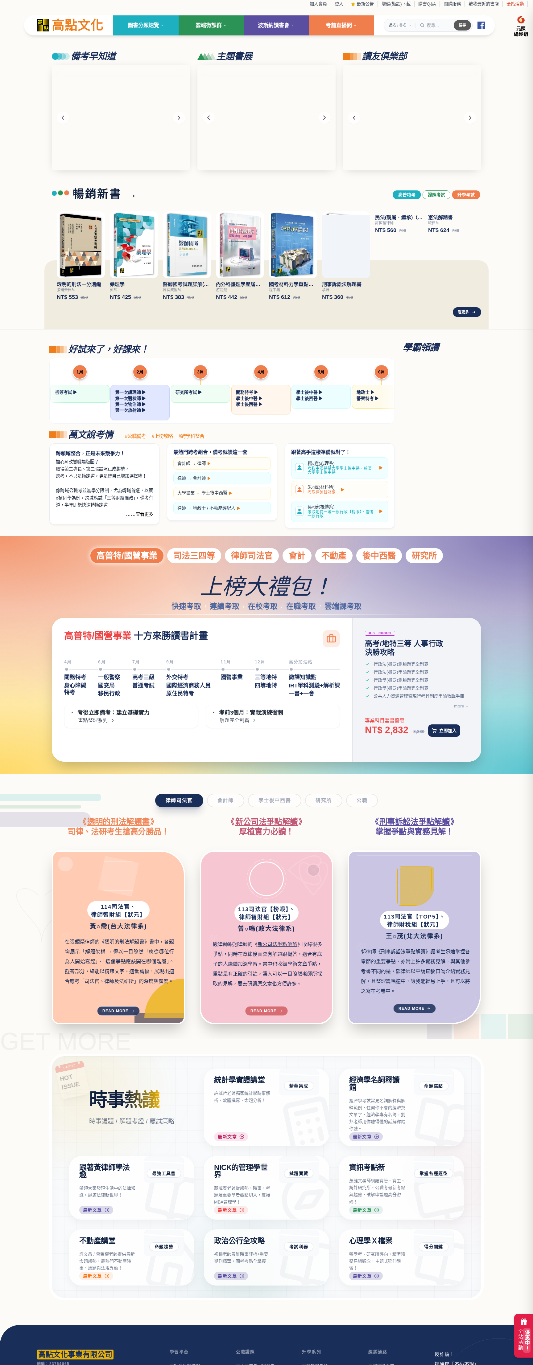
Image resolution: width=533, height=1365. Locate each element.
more (459, 706)
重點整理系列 (93, 720)
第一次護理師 (128, 392)
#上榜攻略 (162, 436)
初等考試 (64, 392)
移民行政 (109, 694)
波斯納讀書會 (273, 25)
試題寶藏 (298, 1173)
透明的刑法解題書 (118, 821)
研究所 (424, 555)
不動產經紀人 (222, 508)
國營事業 (232, 677)
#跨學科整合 (191, 436)
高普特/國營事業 (127, 555)
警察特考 (366, 398)
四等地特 (266, 685)
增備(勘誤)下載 (396, 4)
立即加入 (448, 730)
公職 (362, 800)
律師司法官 (252, 555)
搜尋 (462, 25)
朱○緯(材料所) (322, 489)
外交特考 (177, 677)
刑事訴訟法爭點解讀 (414, 821)
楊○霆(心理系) (340, 468)
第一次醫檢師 (128, 398)
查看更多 (144, 514)
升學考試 (466, 194)
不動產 (333, 555)
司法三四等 (194, 555)
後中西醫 (379, 555)
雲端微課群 (209, 25)
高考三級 (143, 677)
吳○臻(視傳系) (341, 511)
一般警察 (109, 677)
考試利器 (298, 1246)
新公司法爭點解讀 (266, 821)
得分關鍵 (433, 1246)
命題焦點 (433, 1085)
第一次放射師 (128, 410)
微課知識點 (302, 677)
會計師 (183, 463)
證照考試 (436, 194)
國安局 (106, 685)
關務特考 (245, 392)
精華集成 (298, 1085)
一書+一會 (301, 694)
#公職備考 (135, 436)
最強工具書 (164, 1173)
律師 (201, 463)
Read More (115, 1011)
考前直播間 (339, 25)
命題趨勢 (164, 1246)
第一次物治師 (128, 404)
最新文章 (227, 1136)
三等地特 (266, 677)
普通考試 (143, 685)
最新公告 (364, 4)
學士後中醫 (247, 398)
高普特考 (406, 194)
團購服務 (452, 4)
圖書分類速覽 (143, 25)
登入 (339, 4)
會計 (297, 555)
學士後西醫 (247, 404)
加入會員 (318, 4)
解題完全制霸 (234, 720)
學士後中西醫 (214, 493)
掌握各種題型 (433, 1173)
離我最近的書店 (484, 4)
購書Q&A (427, 4)
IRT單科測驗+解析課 (314, 685)
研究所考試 (187, 392)
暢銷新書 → (105, 194)
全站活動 (515, 4)
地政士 (364, 392)
